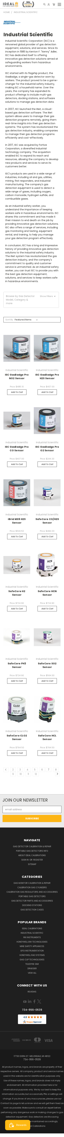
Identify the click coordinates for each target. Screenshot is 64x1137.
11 (28, 774)
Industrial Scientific (32, 932)
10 (21, 774)
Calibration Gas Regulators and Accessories (32, 891)
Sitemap (32, 864)
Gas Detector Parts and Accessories (32, 900)
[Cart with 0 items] (53, 4)
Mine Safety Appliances (32, 946)
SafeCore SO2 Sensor (47, 665)
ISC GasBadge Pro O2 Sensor (47, 448)
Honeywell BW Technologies (32, 941)
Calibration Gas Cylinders (32, 887)
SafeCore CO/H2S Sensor (47, 520)
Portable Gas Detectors (32, 896)
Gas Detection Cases (32, 909)
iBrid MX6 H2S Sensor (17, 520)
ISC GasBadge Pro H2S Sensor (47, 376)
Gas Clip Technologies (32, 959)
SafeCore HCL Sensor (47, 737)
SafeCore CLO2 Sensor (17, 737)
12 (36, 774)
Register (38, 859)
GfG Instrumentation (32, 950)
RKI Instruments (32, 937)
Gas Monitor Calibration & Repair (32, 883)
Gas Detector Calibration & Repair (32, 846)
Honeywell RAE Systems (32, 955)
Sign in (25, 859)
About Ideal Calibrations (32, 855)
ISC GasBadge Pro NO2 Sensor (17, 376)
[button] (31, 300)
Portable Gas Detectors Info (32, 850)
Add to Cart (17, 392)
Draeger (32, 968)
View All (32, 972)
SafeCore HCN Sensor (47, 593)
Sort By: (9, 319)
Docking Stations (32, 905)
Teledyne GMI (32, 964)
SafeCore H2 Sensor (16, 593)
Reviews (32, 991)
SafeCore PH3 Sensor (17, 665)
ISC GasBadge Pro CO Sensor (17, 448)
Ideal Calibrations (32, 928)
